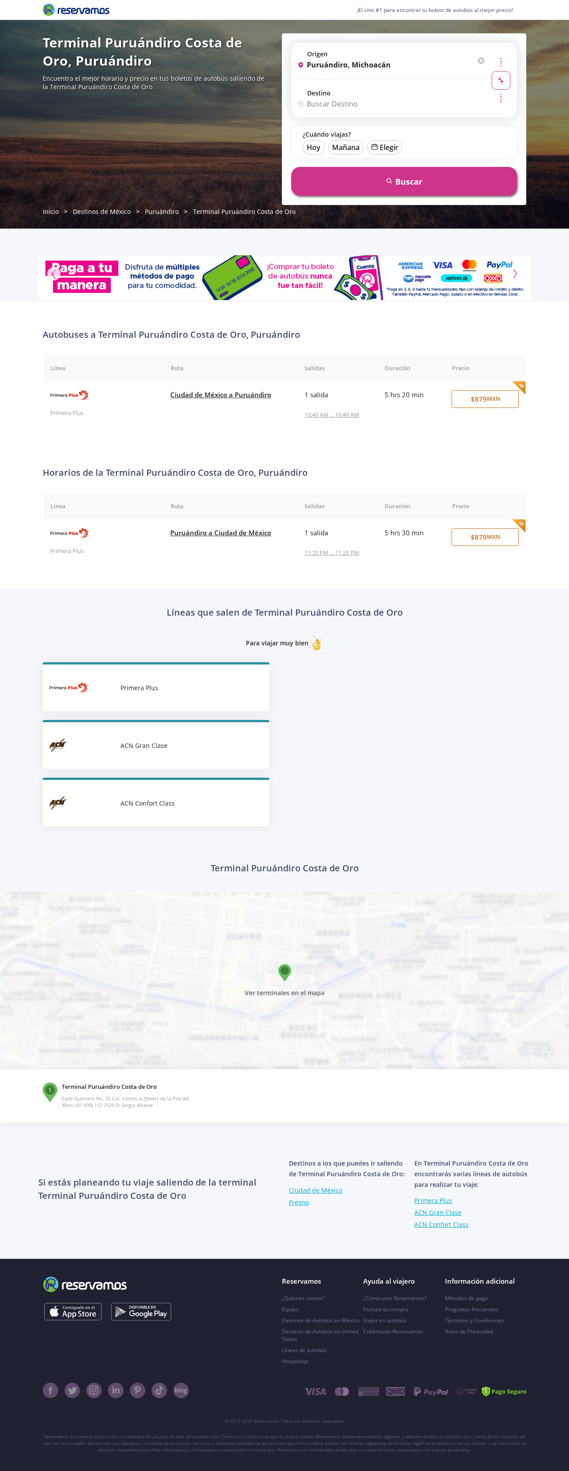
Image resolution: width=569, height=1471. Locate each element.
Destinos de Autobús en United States (320, 1335)
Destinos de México (102, 211)
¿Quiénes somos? (303, 1298)
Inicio (51, 211)
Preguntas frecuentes (471, 1309)
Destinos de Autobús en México (321, 1320)
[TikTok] (159, 1390)
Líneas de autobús (304, 1350)
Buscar (408, 181)
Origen (317, 54)
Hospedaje (295, 1361)
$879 (485, 399)
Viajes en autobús (385, 1320)
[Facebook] (50, 1390)
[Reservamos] (76, 10)
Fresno (299, 1202)
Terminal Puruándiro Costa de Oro (244, 211)
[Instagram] (94, 1390)
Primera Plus (433, 1200)
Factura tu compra (386, 1309)
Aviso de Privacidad (469, 1331)
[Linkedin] (116, 1390)
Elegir (389, 147)
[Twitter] (72, 1390)
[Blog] (181, 1390)
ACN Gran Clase (437, 1212)
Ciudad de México (315, 1190)
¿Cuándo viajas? (327, 134)
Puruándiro (162, 211)
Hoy (314, 147)
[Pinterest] (137, 1390)
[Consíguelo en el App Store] (73, 1312)
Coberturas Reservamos (393, 1331)
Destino (319, 93)
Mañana (346, 147)
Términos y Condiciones (474, 1320)
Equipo (290, 1309)
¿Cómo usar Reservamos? (395, 1298)
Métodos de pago (466, 1298)
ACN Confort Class (441, 1224)
